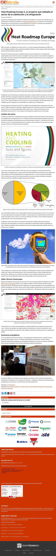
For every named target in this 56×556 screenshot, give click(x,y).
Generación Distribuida (7, 388)
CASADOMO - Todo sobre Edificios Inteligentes (11, 524)
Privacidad (47, 550)
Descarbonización (24, 386)
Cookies (24, 553)
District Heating (33, 386)
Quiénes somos (8, 550)
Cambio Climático (14, 386)
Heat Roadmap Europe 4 (30, 21)
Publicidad (17, 550)
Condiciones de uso (37, 550)
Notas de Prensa (26, 550)
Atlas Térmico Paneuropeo (8, 283)
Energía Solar (48, 386)
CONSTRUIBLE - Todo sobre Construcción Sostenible (13, 527)
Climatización (8, 7)
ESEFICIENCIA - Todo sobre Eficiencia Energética (12, 530)
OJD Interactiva (19, 462)
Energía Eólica (41, 386)
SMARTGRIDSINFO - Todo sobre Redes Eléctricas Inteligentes (15, 536)
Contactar (31, 553)
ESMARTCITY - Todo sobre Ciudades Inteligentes (12, 533)
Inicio (2, 7)
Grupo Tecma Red (17, 518)
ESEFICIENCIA (10, 2)
